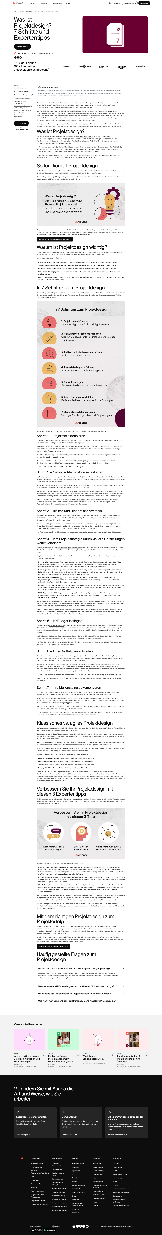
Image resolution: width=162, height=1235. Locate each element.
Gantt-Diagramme (114, 118)
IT (72, 1174)
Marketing (75, 1167)
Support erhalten (98, 1167)
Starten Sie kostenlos (101, 939)
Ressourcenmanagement (39, 1204)
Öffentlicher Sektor (78, 1192)
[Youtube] (87, 1226)
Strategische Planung (59, 1199)
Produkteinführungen (59, 1192)
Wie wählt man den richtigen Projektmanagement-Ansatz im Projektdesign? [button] (77, 1001)
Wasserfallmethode (43, 504)
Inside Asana (117, 1178)
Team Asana (22, 53)
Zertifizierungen (98, 1174)
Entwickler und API (99, 1198)
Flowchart (52, 562)
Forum (95, 1178)
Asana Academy (98, 1171)
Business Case (74, 885)
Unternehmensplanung (59, 1188)
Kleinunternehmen (78, 1163)
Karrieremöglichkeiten (120, 1174)
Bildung (74, 1196)
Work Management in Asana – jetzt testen (53, 946)
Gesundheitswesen (78, 1185)
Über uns (116, 1163)
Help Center (97, 1163)
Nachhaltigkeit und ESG (121, 1205)
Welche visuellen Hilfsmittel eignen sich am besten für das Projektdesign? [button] (76, 986)
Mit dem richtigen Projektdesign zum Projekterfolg (23, 111)
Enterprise (34, 1187)
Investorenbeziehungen (121, 1189)
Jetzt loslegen (22, 1135)
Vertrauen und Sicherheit (121, 1192)
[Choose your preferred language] (110, 3)
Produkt (74, 1178)
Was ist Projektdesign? (20, 88)
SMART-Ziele (56, 461)
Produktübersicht (37, 1163)
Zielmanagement (57, 1179)
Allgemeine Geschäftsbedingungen (111, 1226)
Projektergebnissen (91, 877)
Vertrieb (75, 1181)
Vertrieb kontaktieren (129, 3)
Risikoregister (62, 532)
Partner (95, 1202)
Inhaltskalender (57, 1169)
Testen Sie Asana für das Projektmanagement (54, 239)
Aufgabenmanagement (59, 1206)
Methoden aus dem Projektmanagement (50, 496)
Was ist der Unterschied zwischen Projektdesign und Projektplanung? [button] (74, 968)
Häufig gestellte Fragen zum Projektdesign (22, 115)
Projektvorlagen (98, 1191)
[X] (73, 1226)
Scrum (121, 742)
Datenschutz (117, 1196)
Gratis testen (21, 123)
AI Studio (40, 780)
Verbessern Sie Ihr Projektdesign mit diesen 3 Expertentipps (23, 107)
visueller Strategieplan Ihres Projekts (68, 547)
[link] (16, 12)
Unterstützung (57, 3)
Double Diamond (52, 715)
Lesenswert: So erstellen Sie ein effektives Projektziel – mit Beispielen (60, 467)
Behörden (75, 1209)
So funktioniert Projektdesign (22, 91)
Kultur (115, 1181)
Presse (115, 1185)
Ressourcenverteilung (56, 625)
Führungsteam (118, 1167)
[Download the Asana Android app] (49, 1230)
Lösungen (44, 3)
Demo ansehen (20, 129)
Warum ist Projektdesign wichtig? (23, 94)
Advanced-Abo (36, 1184)
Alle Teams (76, 1213)
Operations (76, 1171)
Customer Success (99, 1195)
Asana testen (22, 47)
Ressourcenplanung (58, 1196)
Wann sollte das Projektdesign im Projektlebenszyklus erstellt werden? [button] (74, 993)
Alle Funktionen (36, 1167)
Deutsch (57, 1226)
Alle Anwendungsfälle (59, 1210)
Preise (68, 3)
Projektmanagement (38, 1200)
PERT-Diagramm (59, 593)
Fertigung (75, 1199)
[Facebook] (83, 1226)
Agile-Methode (80, 499)
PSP (61, 577)
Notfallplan (111, 656)
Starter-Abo (35, 1180)
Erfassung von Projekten (60, 1203)
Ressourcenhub (98, 1181)
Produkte (32, 3)
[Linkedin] (77, 1226)
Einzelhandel (76, 1189)
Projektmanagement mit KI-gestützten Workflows (89, 900)
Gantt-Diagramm (59, 570)
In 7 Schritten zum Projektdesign (23, 98)
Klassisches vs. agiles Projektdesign (20, 102)
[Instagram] (80, 1226)
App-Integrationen (37, 1191)
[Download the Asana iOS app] (36, 1230)
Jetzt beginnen (144, 3)
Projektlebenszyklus (86, 136)
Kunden (115, 1171)
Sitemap (95, 1205)
